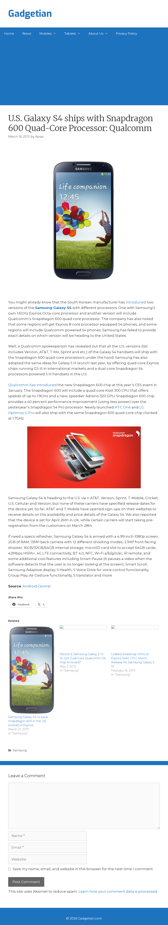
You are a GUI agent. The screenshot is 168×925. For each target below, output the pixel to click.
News (26, 33)
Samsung (20, 750)
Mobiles (45, 33)
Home (9, 33)
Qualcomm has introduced (32, 385)
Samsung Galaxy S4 (53, 308)
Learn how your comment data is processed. (118, 891)
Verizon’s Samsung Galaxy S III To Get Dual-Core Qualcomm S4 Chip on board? (83, 658)
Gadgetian (30, 14)
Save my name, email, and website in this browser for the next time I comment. (83, 869)
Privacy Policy (126, 33)
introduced (136, 302)
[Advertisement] (84, 70)
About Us (96, 33)
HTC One (123, 407)
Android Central (37, 586)
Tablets (70, 33)
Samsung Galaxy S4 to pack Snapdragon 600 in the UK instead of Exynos (28, 721)
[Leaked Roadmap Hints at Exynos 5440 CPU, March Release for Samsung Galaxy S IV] (134, 638)
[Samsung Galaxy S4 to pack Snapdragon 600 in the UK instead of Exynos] (32, 670)
